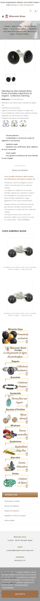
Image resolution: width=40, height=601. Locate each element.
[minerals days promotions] (15, 336)
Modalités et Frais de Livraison (15, 516)
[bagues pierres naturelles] (15, 368)
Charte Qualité (9, 520)
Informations (11, 495)
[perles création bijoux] (15, 480)
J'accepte (20, 594)
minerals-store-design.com (22, 5)
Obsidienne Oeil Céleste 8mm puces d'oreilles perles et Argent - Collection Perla (20, 314)
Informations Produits (12, 501)
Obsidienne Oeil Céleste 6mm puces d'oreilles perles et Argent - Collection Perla (20, 268)
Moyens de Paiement (11, 511)
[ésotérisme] (15, 448)
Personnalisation (8, 587)
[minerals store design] (15, 352)
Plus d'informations (21, 585)
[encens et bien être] (15, 464)
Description (20, 166)
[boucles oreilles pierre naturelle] (15, 416)
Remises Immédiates (11, 506)
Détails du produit (20, 170)
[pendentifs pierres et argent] (15, 400)
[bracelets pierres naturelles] (15, 384)
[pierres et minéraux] (15, 432)
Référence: (6, 99)
